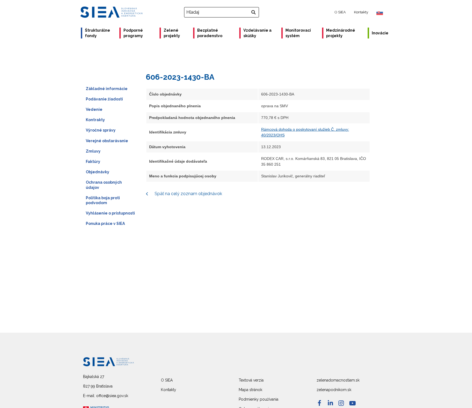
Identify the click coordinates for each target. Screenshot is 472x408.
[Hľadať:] (222, 12)
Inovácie (380, 33)
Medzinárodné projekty (340, 33)
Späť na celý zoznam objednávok (188, 193)
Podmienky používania (258, 399)
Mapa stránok (250, 390)
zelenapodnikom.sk (334, 390)
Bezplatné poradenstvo (209, 33)
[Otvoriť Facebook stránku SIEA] (319, 403)
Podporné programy (133, 33)
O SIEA (340, 12)
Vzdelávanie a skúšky (257, 33)
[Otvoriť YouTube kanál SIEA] (352, 403)
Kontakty (361, 12)
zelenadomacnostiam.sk (338, 380)
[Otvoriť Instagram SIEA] (341, 403)
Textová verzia (251, 380)
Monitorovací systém (298, 33)
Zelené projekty (172, 33)
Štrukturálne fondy (97, 33)
